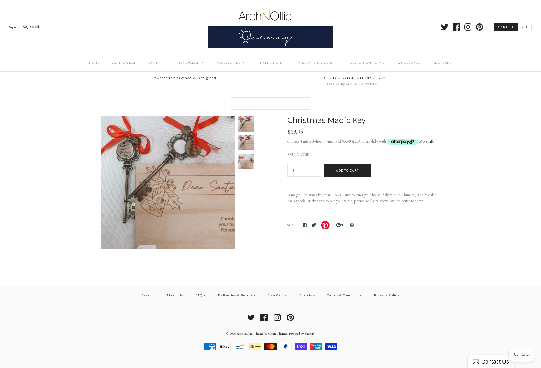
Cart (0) (505, 26)
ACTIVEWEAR (124, 62)
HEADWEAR (191, 62)
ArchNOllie (244, 333)
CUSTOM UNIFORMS (367, 62)
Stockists (307, 295)
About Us (175, 295)
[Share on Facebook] (305, 225)
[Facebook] (456, 27)
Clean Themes (277, 333)
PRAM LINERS (270, 62)
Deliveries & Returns (236, 295)
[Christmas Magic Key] (168, 118)
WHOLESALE (408, 62)
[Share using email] (351, 225)
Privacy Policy (386, 295)
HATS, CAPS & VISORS (316, 62)
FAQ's (200, 295)
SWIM (156, 62)
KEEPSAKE (442, 62)
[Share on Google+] (339, 225)
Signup (14, 26)
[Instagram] (467, 27)
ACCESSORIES (231, 62)
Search (148, 295)
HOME (94, 62)
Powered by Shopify (302, 333)
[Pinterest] (479, 27)
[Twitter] (444, 27)
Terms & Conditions (344, 295)
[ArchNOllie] (270, 9)
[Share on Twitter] (314, 225)
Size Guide (277, 295)
